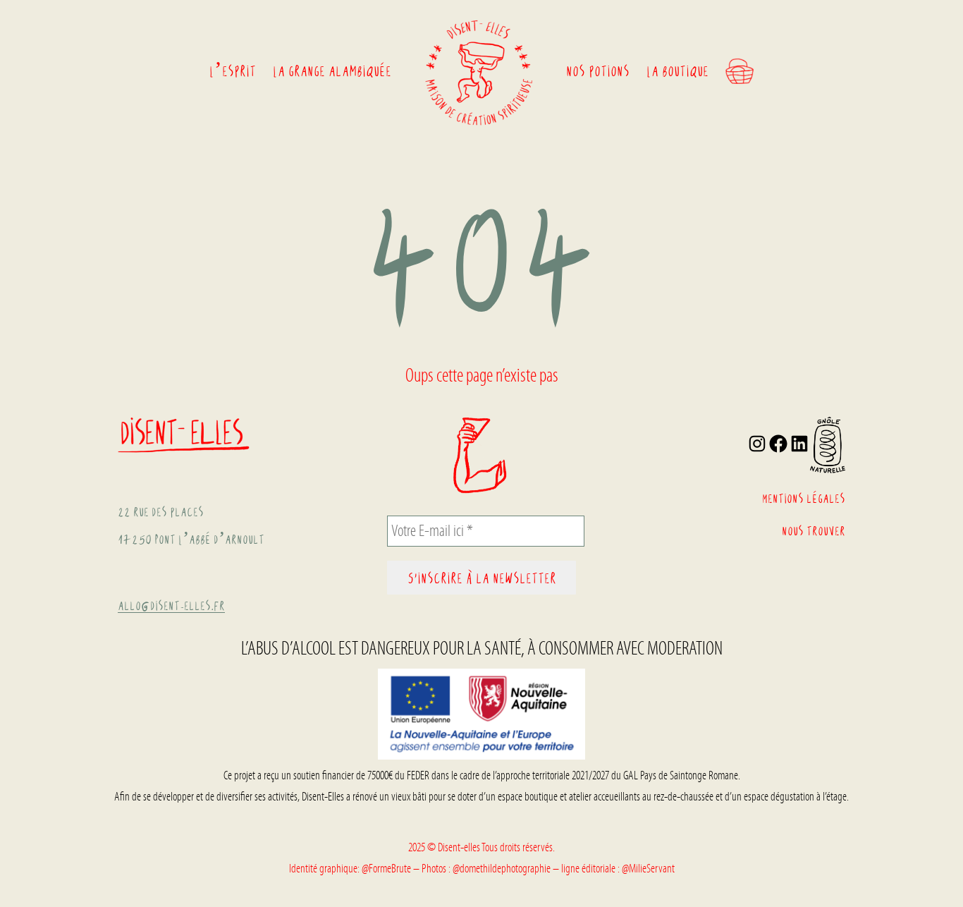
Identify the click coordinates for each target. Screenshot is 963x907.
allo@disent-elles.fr (171, 605)
